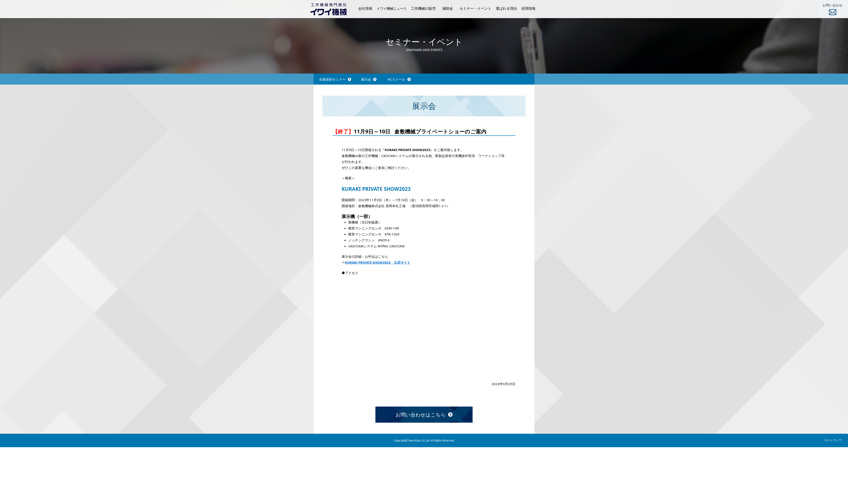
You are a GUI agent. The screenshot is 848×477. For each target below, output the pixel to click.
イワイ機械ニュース (392, 8)
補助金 (447, 8)
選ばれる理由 (506, 8)
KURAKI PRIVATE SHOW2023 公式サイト (378, 262)
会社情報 (365, 8)
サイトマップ (832, 440)
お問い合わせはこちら (421, 414)
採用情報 (528, 8)
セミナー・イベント (475, 8)
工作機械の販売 (423, 8)
